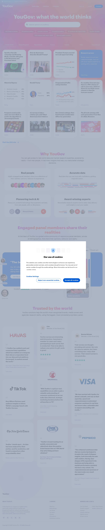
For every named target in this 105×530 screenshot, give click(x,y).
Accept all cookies (71, 280)
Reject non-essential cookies (48, 280)
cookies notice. (31, 269)
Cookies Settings (32, 276)
